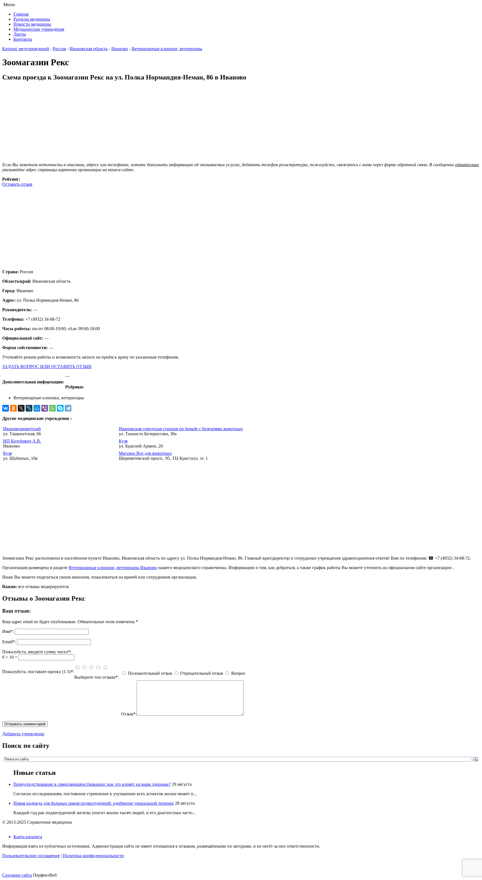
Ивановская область (88, 48)
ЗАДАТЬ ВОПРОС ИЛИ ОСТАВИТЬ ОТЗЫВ (46, 366)
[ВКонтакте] (5, 408)
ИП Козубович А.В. (22, 441)
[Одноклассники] (13, 408)
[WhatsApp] (52, 408)
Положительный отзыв (150, 673)
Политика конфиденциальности (93, 855)
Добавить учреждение (23, 733)
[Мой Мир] (36, 408)
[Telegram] (68, 408)
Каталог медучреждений (25, 48)
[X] (21, 408)
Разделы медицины (31, 19)
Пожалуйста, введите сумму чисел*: (36, 651)
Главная (20, 14)
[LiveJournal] (29, 408)
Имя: (8, 631)
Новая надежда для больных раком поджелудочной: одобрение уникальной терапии (93, 803)
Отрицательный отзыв (201, 673)
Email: (9, 641)
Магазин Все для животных (145, 453)
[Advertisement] (169, 226)
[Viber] (44, 408)
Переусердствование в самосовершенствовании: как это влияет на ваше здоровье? (92, 784)
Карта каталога (27, 836)
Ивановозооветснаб (22, 428)
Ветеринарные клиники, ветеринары (167, 48)
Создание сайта (17, 875)
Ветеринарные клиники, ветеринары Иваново (113, 567)
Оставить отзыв (17, 184)
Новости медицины (32, 24)
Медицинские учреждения (38, 29)
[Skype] (60, 408)
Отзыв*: (129, 714)
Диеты (19, 34)
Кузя (123, 441)
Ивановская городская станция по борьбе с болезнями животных (181, 428)
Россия (59, 48)
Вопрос (238, 673)
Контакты (22, 39)
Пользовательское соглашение (31, 855)
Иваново (119, 48)
